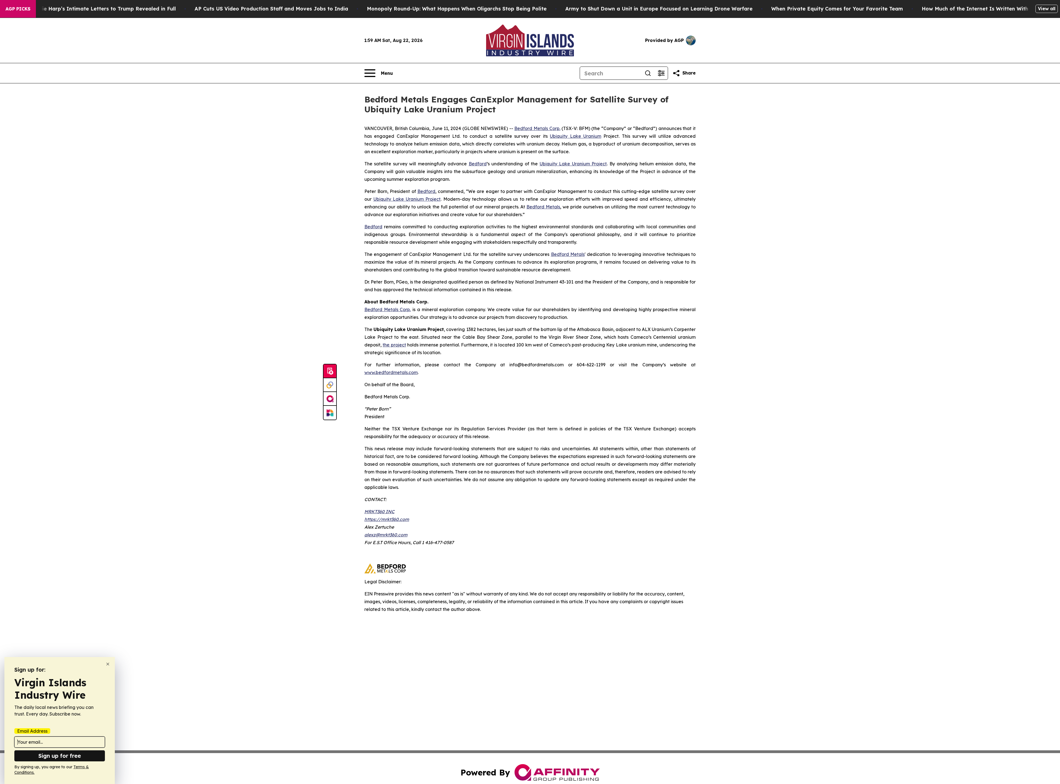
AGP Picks (18, 9)
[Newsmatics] (330, 413)
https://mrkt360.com (386, 519)
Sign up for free (59, 755)
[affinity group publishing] (330, 399)
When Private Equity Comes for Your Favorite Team (837, 9)
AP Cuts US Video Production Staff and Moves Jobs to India (271, 9)
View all (1046, 8)
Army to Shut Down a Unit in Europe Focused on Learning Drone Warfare (658, 9)
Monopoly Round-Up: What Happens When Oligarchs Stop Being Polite (457, 9)
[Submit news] (330, 371)
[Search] (647, 73)
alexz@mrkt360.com (385, 534)
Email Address (32, 731)
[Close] (107, 664)
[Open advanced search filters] (661, 73)
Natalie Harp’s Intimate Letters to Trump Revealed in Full (102, 9)
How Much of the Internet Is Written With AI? (980, 9)
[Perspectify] (330, 385)
